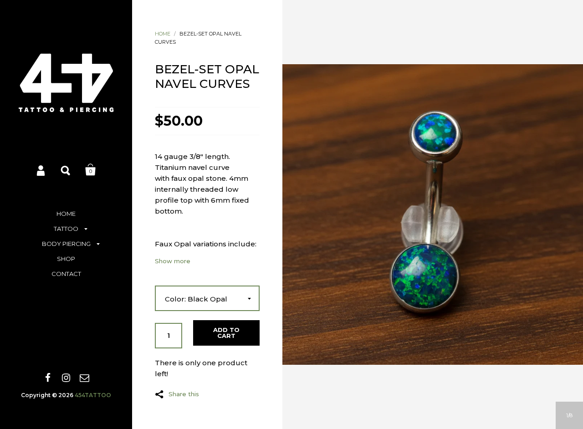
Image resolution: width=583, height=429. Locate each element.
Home (162, 34)
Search (66, 170)
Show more (172, 261)
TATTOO (66, 228)
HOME (66, 213)
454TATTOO (93, 395)
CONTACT (66, 273)
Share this (184, 393)
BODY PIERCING (66, 243)
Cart (90, 170)
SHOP (66, 258)
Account (41, 170)
